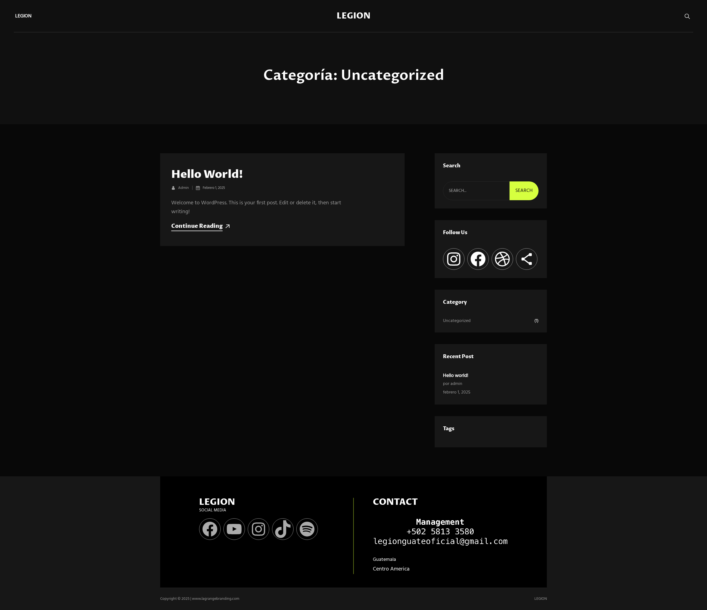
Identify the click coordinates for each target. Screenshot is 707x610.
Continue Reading (197, 226)
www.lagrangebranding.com (215, 599)
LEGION (353, 16)
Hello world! (207, 174)
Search (524, 191)
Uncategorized (457, 321)
